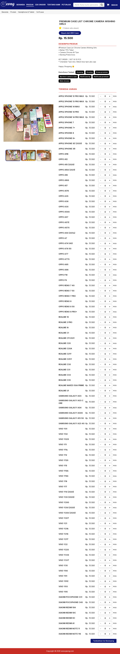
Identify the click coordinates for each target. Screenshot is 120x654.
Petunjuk (66, 5)
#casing (90, 72)
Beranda (21, 5)
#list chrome (64, 81)
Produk (30, 5)
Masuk (114, 5)
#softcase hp (85, 77)
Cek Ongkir (40, 5)
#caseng (80, 72)
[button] (102, 5)
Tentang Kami (53, 5)
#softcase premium (101, 77)
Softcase (40, 12)
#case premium (102, 72)
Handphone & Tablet (26, 12)
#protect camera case (68, 77)
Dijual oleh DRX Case (70, 33)
